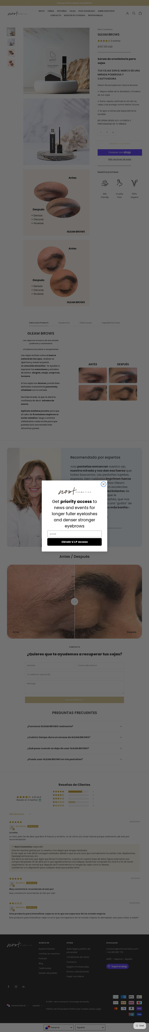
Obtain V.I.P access (74, 542)
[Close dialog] (103, 484)
